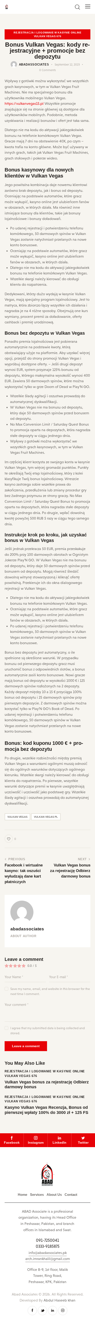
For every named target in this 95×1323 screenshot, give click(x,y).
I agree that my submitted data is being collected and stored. (47, 1030)
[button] (87, 6)
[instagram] (62, 1310)
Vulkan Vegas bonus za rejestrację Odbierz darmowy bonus (47, 1084)
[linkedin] (52, 1310)
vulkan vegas (17, 816)
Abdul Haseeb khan (59, 1300)
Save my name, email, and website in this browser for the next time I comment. (50, 991)
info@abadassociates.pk (48, 1253)
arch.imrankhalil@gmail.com (47, 1259)
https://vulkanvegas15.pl (24, 103)
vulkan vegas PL (46, 816)
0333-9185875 (47, 1246)
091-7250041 (47, 1240)
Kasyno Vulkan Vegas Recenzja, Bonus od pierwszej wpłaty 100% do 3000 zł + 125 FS (46, 1110)
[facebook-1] (32, 1310)
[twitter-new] (42, 1310)
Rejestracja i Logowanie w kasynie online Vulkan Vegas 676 (47, 34)
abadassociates (27, 928)
